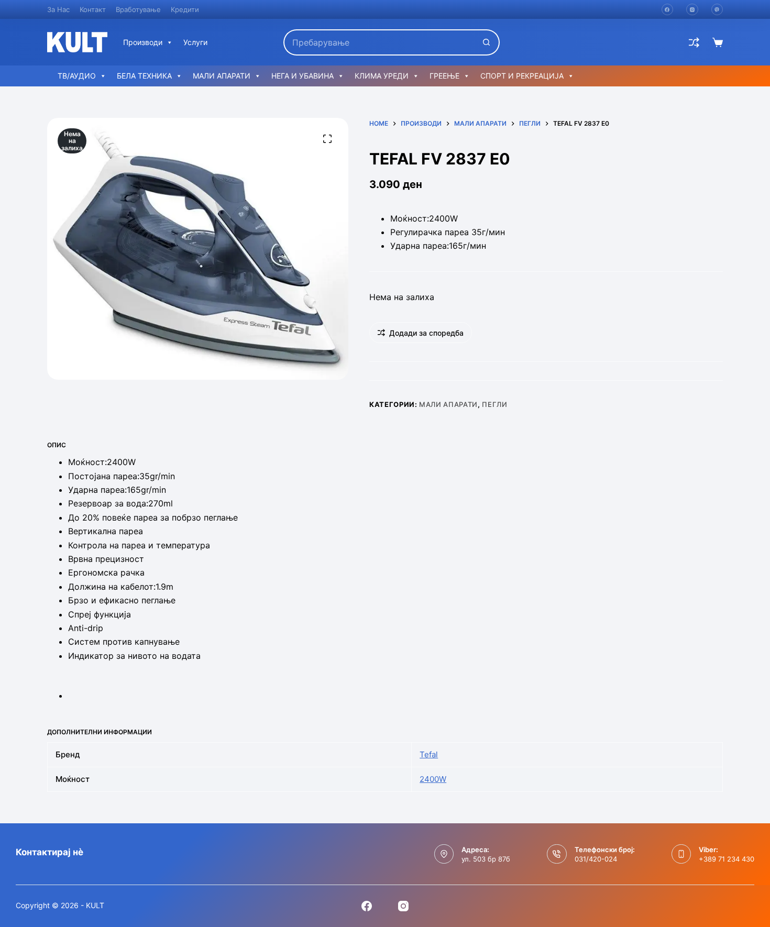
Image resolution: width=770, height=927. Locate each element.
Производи (142, 42)
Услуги (195, 42)
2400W (433, 779)
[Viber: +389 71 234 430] (681, 854)
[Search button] (487, 42)
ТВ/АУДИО (77, 75)
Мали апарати (448, 404)
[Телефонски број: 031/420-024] (557, 854)
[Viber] (717, 10)
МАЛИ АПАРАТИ (221, 75)
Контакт (93, 9)
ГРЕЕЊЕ (444, 75)
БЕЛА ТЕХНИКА (144, 75)
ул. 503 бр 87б (485, 859)
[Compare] (694, 42)
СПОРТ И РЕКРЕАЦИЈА (522, 75)
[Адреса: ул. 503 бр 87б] (444, 854)
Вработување (138, 9)
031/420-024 (596, 859)
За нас (58, 9)
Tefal (429, 754)
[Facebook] (668, 10)
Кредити (185, 9)
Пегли (494, 404)
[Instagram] (692, 10)
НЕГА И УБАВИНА (302, 75)
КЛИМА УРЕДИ (382, 75)
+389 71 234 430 (726, 859)
